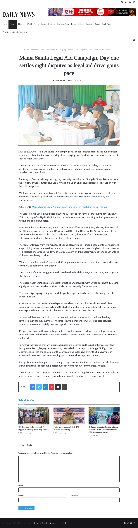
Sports (97, 24)
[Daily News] (18, 13)
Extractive (89, 24)
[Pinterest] (51, 387)
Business (51, 24)
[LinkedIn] (45, 387)
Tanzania (12, 24)
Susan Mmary (60, 81)
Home (5, 24)
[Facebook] (32, 387)
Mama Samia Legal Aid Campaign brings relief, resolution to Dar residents (71, 206)
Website (74, 495)
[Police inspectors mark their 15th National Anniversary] (69, 415)
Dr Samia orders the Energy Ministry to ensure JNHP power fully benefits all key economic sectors (103, 429)
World (29, 24)
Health (73, 24)
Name (21, 485)
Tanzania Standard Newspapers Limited (50, 523)
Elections (21, 24)
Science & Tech (63, 24)
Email (21, 495)
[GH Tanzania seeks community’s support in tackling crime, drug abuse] (33, 415)
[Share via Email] (58, 387)
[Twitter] (39, 387)
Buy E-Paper (106, 24)
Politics (36, 24)
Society (43, 24)
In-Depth (80, 24)
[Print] (64, 387)
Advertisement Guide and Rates (15, 32)
